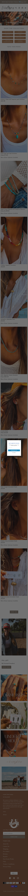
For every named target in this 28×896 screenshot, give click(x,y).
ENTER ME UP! (14, 450)
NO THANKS (14, 452)
